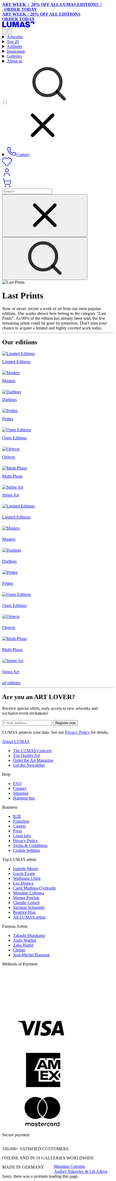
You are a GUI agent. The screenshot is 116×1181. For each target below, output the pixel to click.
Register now (65, 723)
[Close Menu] (10, 31)
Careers (19, 826)
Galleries (14, 56)
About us (14, 61)
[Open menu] (4, 31)
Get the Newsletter (29, 765)
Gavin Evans (24, 873)
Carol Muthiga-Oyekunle (34, 888)
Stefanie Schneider (29, 907)
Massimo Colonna (28, 893)
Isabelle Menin (25, 868)
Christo (19, 950)
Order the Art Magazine (33, 760)
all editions (11, 682)
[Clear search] (44, 215)
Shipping (20, 793)
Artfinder (14, 46)
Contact (19, 788)
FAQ (17, 783)
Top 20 (13, 41)
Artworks (15, 36)
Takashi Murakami (29, 935)
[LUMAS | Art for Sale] (18, 26)
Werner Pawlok (26, 897)
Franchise (21, 821)
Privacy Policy (77, 732)
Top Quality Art (26, 755)
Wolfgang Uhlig (26, 878)
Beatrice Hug (24, 912)
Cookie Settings (26, 850)
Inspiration (16, 51)
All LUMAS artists (29, 917)
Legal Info (22, 835)
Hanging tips (24, 798)
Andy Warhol (24, 940)
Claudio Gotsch (26, 902)
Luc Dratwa (23, 883)
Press (17, 831)
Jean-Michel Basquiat (31, 955)
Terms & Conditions (30, 845)
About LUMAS (15, 741)
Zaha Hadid (23, 945)
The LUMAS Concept (32, 750)
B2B (17, 816)
